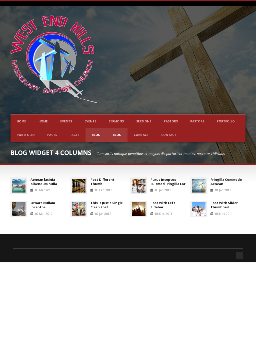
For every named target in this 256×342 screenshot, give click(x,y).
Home (21, 121)
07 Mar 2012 (43, 214)
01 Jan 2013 (223, 190)
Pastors (171, 121)
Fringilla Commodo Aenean (226, 181)
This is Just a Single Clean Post (106, 205)
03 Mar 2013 (43, 190)
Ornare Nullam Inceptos (42, 205)
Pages (52, 135)
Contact (141, 135)
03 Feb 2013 (103, 190)
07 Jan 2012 (103, 214)
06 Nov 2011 (224, 214)
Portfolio (226, 121)
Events (66, 121)
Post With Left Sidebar (162, 205)
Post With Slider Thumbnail (224, 205)
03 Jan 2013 (163, 190)
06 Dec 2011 (163, 214)
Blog (96, 135)
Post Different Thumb (102, 181)
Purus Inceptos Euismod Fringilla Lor (168, 181)
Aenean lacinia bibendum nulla (43, 181)
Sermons (116, 121)
